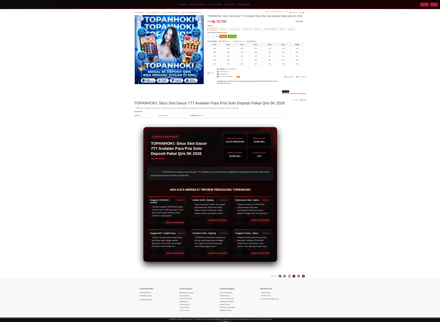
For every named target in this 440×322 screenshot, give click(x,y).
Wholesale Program (187, 293)
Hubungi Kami (223, 74)
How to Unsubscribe (227, 298)
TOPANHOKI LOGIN (243, 4)
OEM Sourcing (184, 304)
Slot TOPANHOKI (153, 12)
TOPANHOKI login (145, 296)
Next (300, 12)
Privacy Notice (184, 307)
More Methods (251, 41)
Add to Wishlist (271, 11)
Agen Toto (201, 115)
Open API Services (186, 298)
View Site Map (266, 293)
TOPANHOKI (183, 4)
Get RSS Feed (265, 296)
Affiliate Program (226, 310)
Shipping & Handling (227, 301)
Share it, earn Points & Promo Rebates (294, 93)
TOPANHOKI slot (145, 293)
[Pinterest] (299, 276)
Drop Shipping (185, 296)
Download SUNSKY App (271, 299)
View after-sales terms (224, 83)
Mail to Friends (283, 11)
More (238, 76)
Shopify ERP (184, 301)
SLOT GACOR (229, 4)
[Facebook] (280, 276)
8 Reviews (303, 100)
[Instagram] (284, 276)
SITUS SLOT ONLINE (214, 4)
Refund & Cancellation (227, 307)
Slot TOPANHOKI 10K (170, 12)
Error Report (302, 77)
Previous (295, 12)
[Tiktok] (303, 276)
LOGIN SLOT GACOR (197, 4)
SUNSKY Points (225, 296)
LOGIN (434, 4)
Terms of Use (184, 310)
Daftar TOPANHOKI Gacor (191, 12)
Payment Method (226, 293)
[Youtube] (289, 276)
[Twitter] (294, 276)
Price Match (289, 77)
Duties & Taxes (225, 304)
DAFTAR (424, 4)
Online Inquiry (223, 71)
